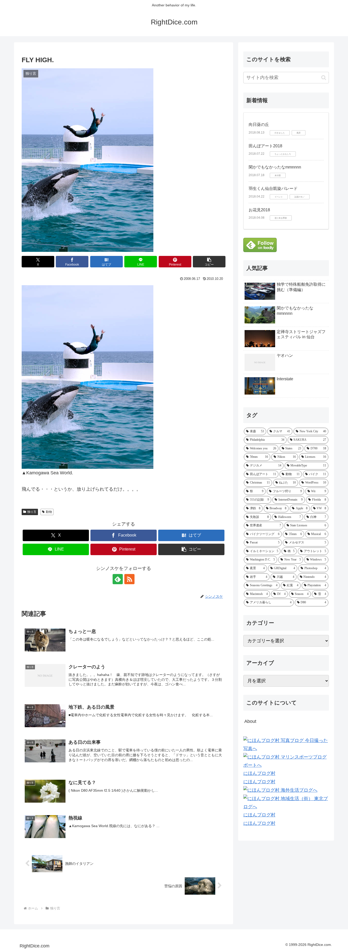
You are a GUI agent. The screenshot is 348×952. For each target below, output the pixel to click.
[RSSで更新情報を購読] (129, 579)
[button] (209, 261)
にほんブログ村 (259, 773)
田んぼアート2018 (265, 146)
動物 (49, 512)
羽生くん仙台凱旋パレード (273, 188)
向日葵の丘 (259, 124)
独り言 (31, 512)
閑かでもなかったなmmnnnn (275, 167)
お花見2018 (259, 210)
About (250, 721)
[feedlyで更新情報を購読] (118, 579)
